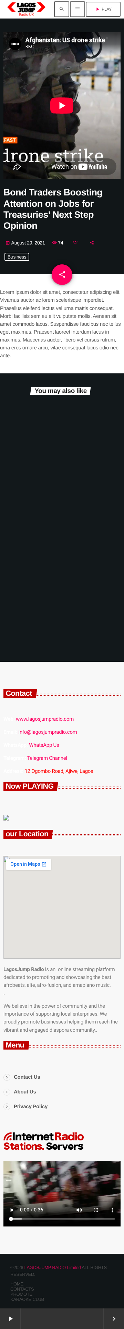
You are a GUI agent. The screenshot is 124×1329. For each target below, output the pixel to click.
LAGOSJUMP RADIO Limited (52, 1267)
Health (19, 500)
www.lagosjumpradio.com (45, 719)
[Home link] (26, 9)
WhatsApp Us (44, 745)
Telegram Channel (47, 758)
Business (17, 257)
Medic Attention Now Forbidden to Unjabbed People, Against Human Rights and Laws (60, 538)
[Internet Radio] (43, 1150)
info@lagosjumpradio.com (48, 732)
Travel (19, 420)
